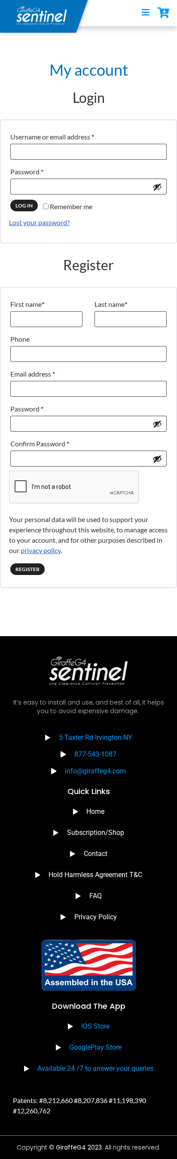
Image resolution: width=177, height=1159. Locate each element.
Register (27, 569)
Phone (20, 339)
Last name (111, 304)
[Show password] (157, 187)
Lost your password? (39, 222)
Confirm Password (39, 443)
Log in (24, 205)
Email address (46, 372)
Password (40, 170)
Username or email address (65, 135)
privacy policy (41, 550)
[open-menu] (145, 13)
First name (27, 304)
